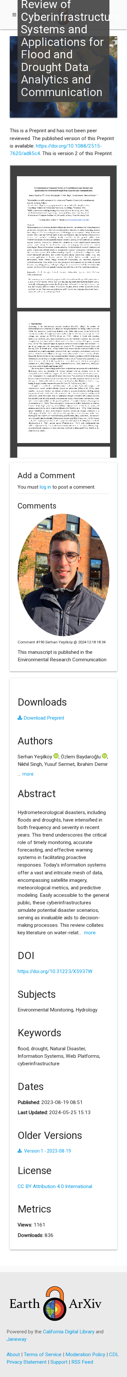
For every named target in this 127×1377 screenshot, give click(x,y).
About (13, 1354)
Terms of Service (43, 1354)
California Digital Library (68, 1332)
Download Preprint (43, 718)
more (28, 774)
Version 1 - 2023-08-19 (47, 1151)
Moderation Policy (85, 1354)
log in (45, 487)
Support (58, 1362)
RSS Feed (82, 1362)
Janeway (16, 1339)
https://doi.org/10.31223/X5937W (55, 971)
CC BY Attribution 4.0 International (55, 1186)
